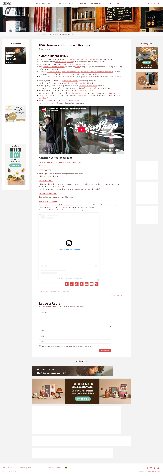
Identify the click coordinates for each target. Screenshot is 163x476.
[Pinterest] (151, 3)
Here (40, 103)
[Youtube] (158, 3)
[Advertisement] (147, 125)
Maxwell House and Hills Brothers (74, 83)
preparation (45, 34)
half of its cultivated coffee (88, 86)
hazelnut (106, 205)
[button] (67, 284)
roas (83, 77)
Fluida (148, 472)
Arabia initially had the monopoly (54, 67)
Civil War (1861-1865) (54, 72)
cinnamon (64, 207)
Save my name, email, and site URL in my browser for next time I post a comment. (67, 346)
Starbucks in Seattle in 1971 (87, 90)
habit (97, 74)
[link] (123, 3)
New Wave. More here (112, 93)
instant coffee (92, 88)
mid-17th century (86, 59)
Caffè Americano (48, 193)
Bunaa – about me (35, 468)
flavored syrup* (57, 210)
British (72, 59)
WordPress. (156, 472)
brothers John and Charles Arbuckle (60, 77)
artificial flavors (88, 205)
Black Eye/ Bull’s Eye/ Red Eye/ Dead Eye (60, 162)
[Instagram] (154, 3)
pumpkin (49, 207)
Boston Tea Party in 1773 (64, 62)
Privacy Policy (9, 468)
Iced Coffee (45, 170)
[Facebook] (148, 3)
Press (59, 468)
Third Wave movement (78, 93)
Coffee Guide (75, 100)
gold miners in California (70, 81)
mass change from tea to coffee (81, 64)
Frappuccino (46, 180)
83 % (45, 95)
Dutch (77, 67)
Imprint (22, 468)
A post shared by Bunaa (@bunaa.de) (69, 278)
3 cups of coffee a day (84, 95)
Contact (50, 468)
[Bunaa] (7, 3)
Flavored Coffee (48, 201)
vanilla (99, 205)
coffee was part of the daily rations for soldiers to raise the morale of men (87, 72)
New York (49, 100)
